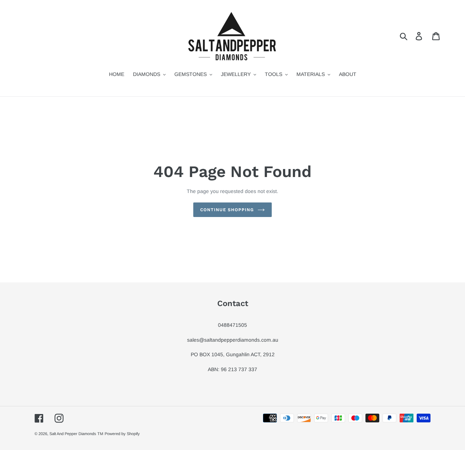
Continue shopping (227, 209)
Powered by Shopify (122, 433)
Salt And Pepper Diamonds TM (76, 433)
